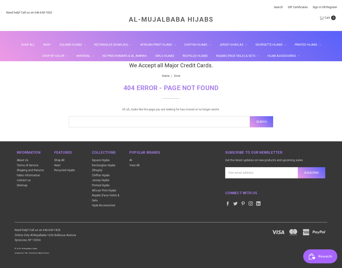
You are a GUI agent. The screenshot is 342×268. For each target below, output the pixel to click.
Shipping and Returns (30, 170)
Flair (25, 253)
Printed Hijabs (306, 44)
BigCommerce (43, 253)
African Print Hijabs (156, 44)
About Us (22, 160)
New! (57, 165)
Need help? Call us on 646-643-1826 (29, 12)
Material (84, 56)
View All (134, 165)
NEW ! (47, 44)
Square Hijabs (71, 44)
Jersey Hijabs (100, 180)
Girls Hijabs (164, 56)
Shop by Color (53, 56)
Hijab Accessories (282, 56)
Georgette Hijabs (269, 44)
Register (331, 7)
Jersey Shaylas (231, 44)
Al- (131, 160)
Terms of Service (27, 165)
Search (278, 7)
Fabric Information (28, 175)
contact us (24, 180)
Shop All (28, 44)
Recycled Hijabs (195, 56)
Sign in (317, 7)
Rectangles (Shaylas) (111, 44)
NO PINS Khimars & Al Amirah (125, 56)
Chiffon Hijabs (196, 44)
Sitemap (22, 185)
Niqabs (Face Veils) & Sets (236, 56)
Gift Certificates (298, 7)
